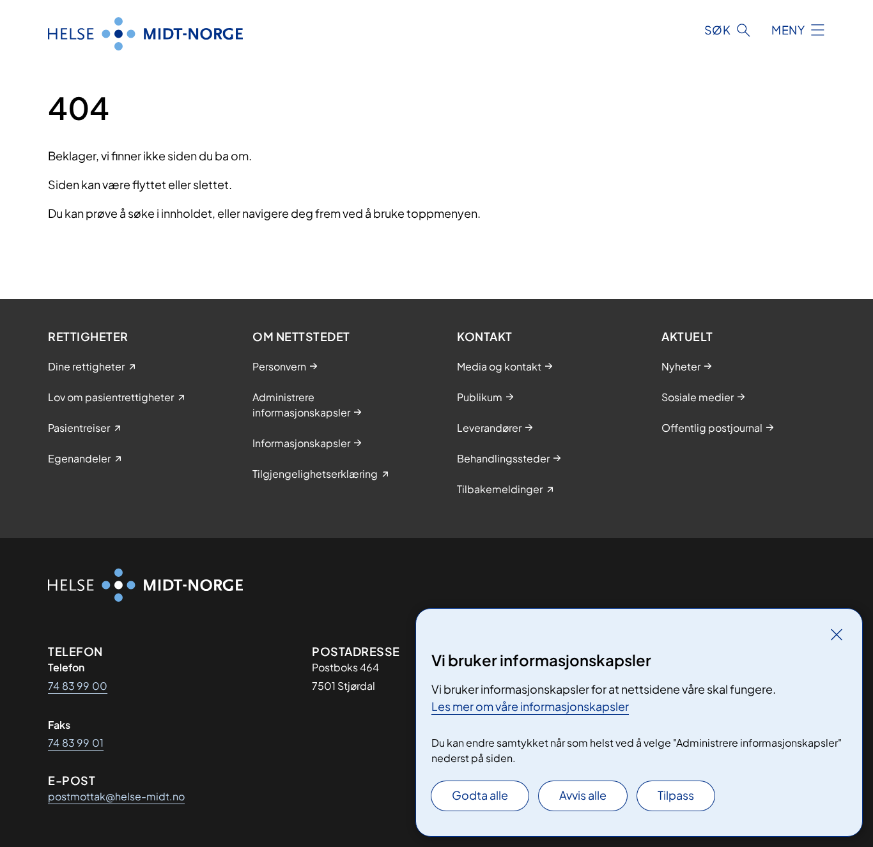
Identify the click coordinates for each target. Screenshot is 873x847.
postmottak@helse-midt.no (116, 796)
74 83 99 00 (77, 685)
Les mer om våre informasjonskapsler (530, 706)
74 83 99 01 (76, 742)
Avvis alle (582, 795)
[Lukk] (836, 634)
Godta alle (480, 795)
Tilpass (676, 795)
